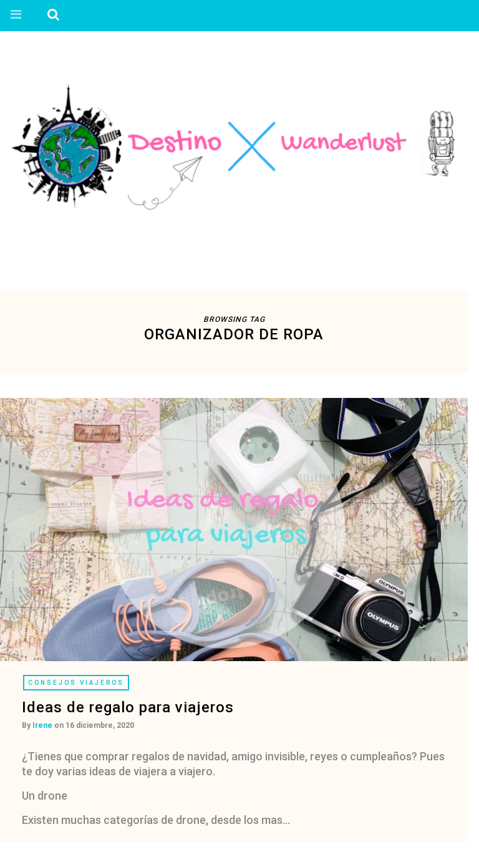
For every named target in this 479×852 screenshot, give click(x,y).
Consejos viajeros (76, 682)
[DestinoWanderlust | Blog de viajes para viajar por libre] (234, 146)
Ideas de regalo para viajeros (128, 707)
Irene (42, 725)
